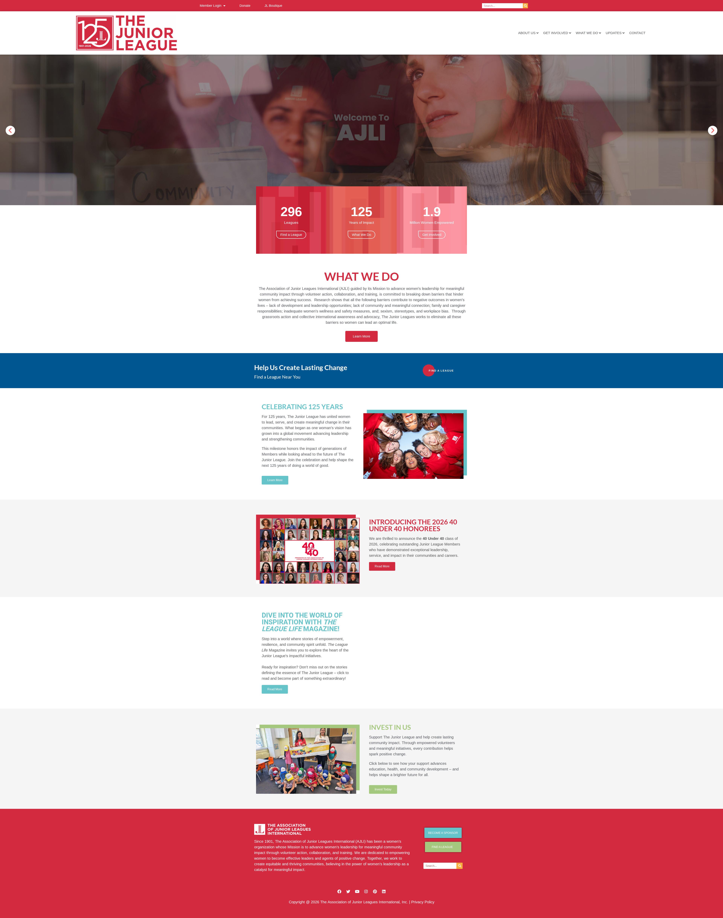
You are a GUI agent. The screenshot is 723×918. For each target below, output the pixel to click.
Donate (244, 6)
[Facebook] (339, 891)
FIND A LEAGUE (441, 370)
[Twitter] (348, 891)
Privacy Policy (422, 902)
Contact (637, 33)
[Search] (525, 5)
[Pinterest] (375, 891)
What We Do (587, 33)
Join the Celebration (280, 124)
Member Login (210, 6)
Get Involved (555, 33)
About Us (526, 33)
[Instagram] (366, 891)
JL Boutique (273, 6)
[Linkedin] (384, 891)
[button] (10, 130)
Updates (614, 33)
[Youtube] (357, 891)
